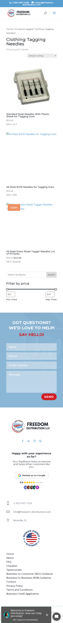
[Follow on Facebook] (22, 441)
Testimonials (14, 570)
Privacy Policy (14, 585)
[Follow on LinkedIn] (28, 441)
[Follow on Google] (40, 441)
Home (9, 29)
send (49, 397)
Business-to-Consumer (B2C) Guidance (29, 573)
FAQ (8, 561)
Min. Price (11, 299)
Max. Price (51, 299)
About (10, 558)
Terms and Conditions (19, 589)
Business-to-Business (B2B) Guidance (28, 577)
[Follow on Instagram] (34, 441)
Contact (11, 581)
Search (51, 274)
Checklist (11, 566)
